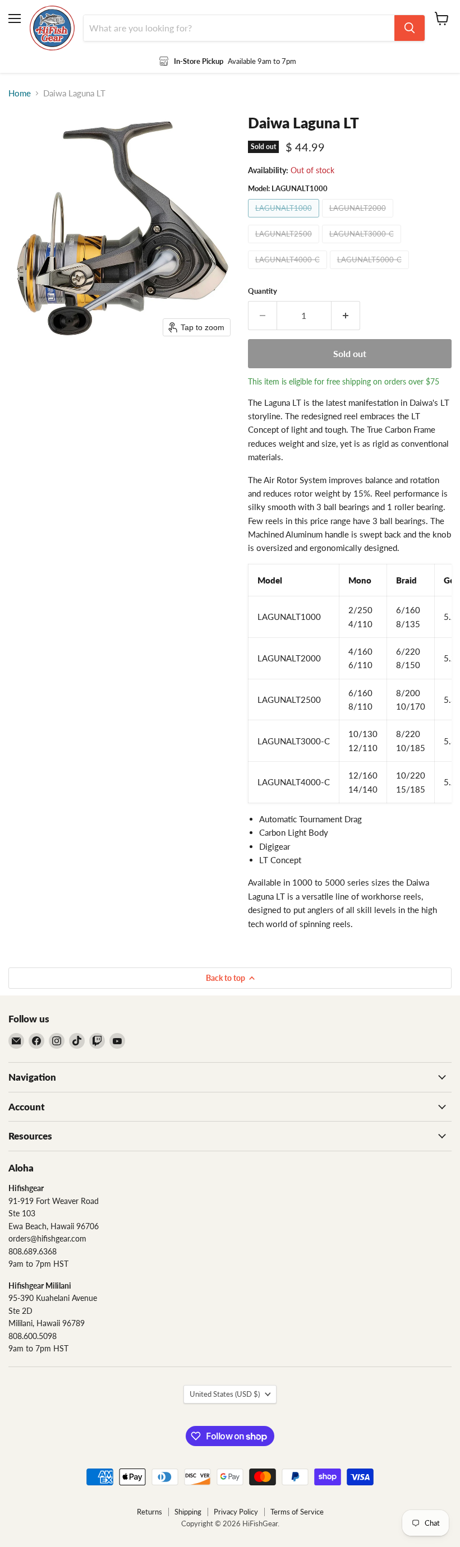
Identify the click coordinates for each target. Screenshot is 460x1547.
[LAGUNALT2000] (359, 220)
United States (225, 1393)
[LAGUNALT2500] (285, 245)
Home (19, 93)
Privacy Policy (236, 1511)
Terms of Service (297, 1511)
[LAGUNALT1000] (285, 220)
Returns (149, 1511)
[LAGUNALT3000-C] (363, 245)
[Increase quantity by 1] (346, 315)
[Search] (409, 28)
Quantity (262, 291)
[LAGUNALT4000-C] (289, 271)
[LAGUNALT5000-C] (371, 271)
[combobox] (239, 28)
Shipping (187, 1511)
